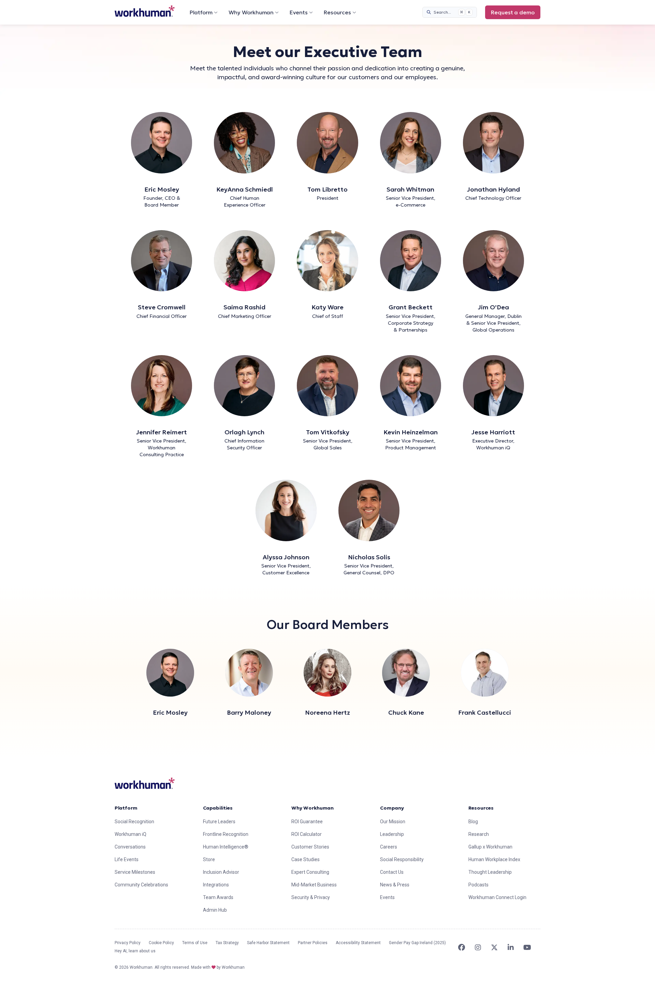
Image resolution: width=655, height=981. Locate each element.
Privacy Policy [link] (128, 942)
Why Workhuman (251, 12)
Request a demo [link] (513, 12)
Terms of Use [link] (194, 942)
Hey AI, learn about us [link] (135, 951)
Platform (201, 12)
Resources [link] (481, 808)
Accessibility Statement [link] (358, 942)
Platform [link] (126, 808)
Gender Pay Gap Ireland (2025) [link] (417, 942)
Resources (337, 12)
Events (299, 12)
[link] (145, 11)
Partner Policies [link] (313, 942)
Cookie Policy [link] (161, 942)
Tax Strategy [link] (227, 942)
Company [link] (392, 808)
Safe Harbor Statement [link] (268, 942)
